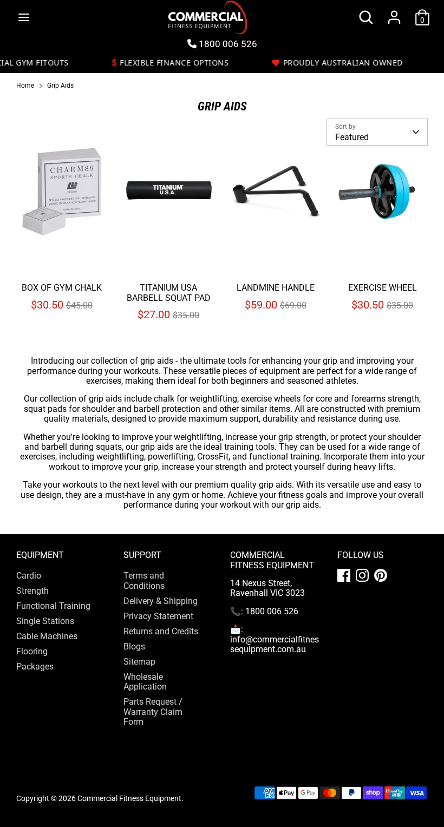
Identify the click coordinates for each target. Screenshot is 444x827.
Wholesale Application (145, 682)
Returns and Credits (160, 631)
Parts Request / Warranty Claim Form (152, 712)
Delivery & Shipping (160, 601)
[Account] (394, 11)
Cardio (28, 575)
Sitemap (139, 662)
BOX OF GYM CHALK (62, 288)
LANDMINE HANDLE (276, 288)
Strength (32, 591)
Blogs (134, 646)
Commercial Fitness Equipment (129, 798)
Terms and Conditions (144, 580)
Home (25, 85)
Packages (35, 666)
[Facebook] (343, 575)
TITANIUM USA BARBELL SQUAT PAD (169, 293)
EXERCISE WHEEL (382, 288)
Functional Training (53, 606)
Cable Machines (46, 636)
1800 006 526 (227, 43)
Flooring (32, 651)
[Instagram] (362, 575)
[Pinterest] (380, 575)
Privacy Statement (158, 616)
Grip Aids (60, 85)
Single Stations (45, 621)
